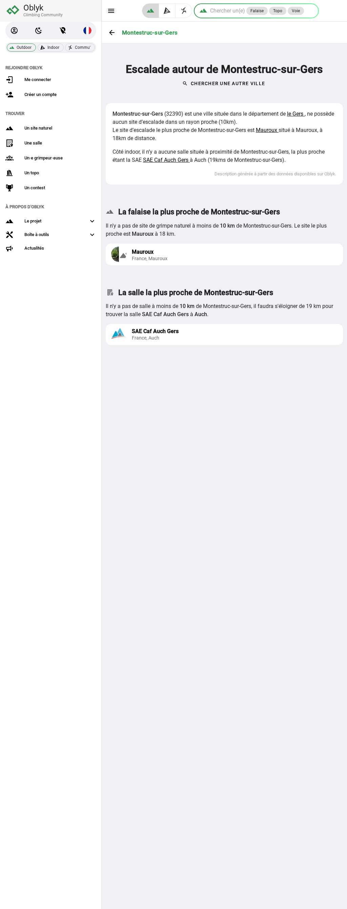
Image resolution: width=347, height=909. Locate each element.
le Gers (296, 114)
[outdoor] (150, 10)
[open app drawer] (111, 11)
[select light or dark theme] (39, 30)
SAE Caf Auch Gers (166, 160)
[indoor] (167, 10)
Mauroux (267, 130)
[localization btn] (63, 30)
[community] (184, 10)
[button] (14, 30)
